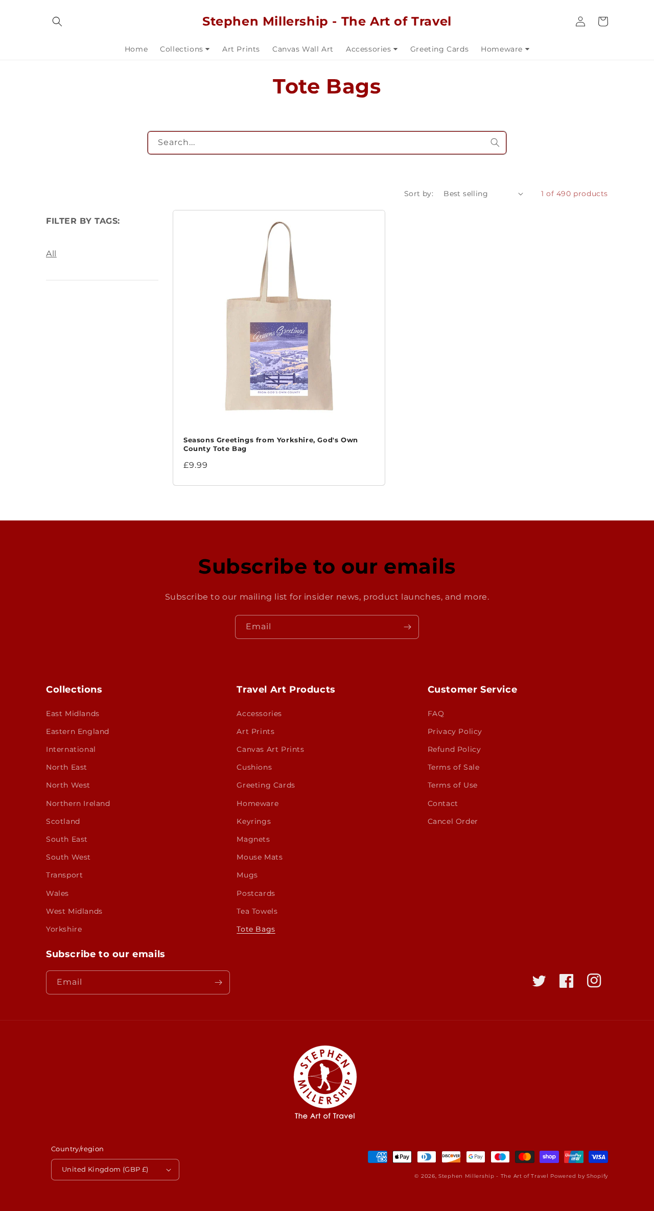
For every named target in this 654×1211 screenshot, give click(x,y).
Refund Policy (454, 749)
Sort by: (418, 193)
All (51, 253)
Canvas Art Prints (270, 749)
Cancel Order (453, 821)
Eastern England (77, 731)
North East (66, 767)
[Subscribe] (407, 627)
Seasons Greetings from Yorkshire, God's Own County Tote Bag (270, 444)
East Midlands (73, 713)
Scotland (63, 821)
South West (68, 857)
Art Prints (255, 731)
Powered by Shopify (579, 1176)
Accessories (259, 713)
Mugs (247, 875)
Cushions (254, 767)
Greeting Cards (266, 785)
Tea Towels (257, 911)
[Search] (495, 142)
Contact (443, 803)
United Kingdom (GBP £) (105, 1169)
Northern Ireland (78, 803)
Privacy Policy (455, 731)
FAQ (436, 713)
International (71, 749)
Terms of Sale (454, 767)
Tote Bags (256, 929)
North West (68, 785)
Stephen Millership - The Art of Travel (493, 1176)
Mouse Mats (260, 857)
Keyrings (254, 821)
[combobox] (327, 142)
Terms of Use (453, 785)
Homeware (257, 803)
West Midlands (74, 911)
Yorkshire (64, 929)
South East (67, 839)
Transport (64, 875)
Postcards (256, 893)
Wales (57, 893)
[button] (57, 21)
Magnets (253, 839)
